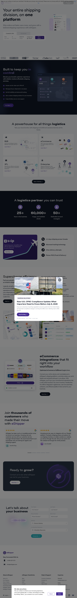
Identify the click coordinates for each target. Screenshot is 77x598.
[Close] (59, 280)
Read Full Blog (22, 314)
